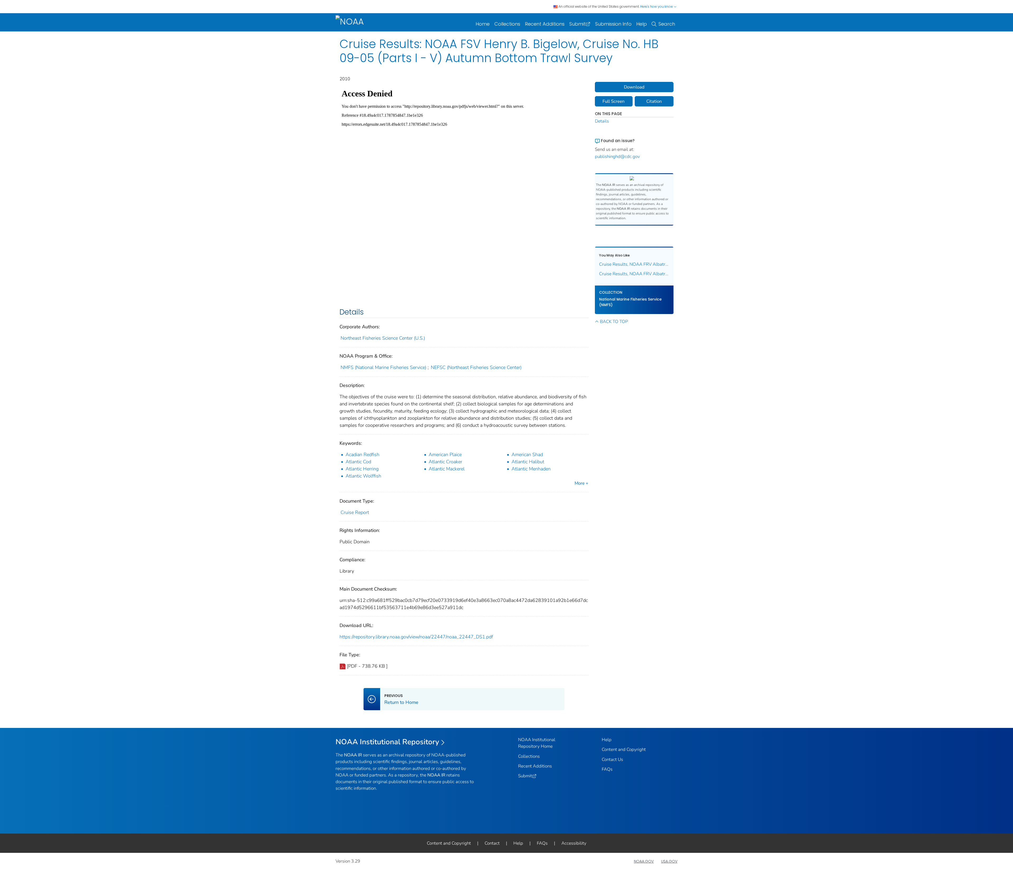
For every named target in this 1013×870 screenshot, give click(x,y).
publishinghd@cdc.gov (617, 156)
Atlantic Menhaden (531, 469)
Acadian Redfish (362, 454)
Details (602, 121)
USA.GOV (669, 861)
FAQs (607, 769)
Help (641, 24)
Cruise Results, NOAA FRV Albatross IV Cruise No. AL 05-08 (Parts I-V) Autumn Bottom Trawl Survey (634, 264)
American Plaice (445, 454)
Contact (492, 843)
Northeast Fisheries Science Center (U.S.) (383, 338)
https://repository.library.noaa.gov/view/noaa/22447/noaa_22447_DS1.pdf (416, 637)
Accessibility (573, 843)
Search (666, 24)
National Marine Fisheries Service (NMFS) (630, 302)
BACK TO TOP (614, 322)
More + (581, 483)
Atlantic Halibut (528, 462)
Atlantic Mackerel (447, 469)
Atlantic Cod (358, 462)
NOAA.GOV (644, 861)
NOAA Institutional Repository (387, 742)
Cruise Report (355, 512)
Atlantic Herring (362, 469)
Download (634, 87)
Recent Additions (545, 24)
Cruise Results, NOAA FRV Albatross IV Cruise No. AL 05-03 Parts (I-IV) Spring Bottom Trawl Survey (634, 274)
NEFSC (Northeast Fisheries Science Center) (476, 367)
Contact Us (612, 759)
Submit (577, 24)
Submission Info (613, 24)
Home (483, 24)
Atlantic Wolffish (363, 476)
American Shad (527, 454)
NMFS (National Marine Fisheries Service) (383, 367)
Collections (507, 24)
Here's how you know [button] (657, 6)
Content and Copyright (624, 749)
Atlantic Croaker (445, 462)
